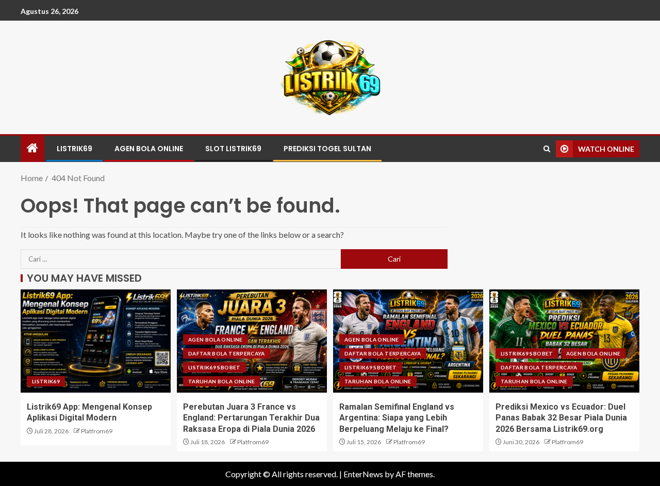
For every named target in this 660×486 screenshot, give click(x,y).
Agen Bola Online (148, 148)
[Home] (32, 148)
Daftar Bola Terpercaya (226, 353)
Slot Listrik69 (233, 148)
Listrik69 (74, 148)
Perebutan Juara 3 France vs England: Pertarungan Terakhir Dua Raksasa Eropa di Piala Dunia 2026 (251, 418)
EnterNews (363, 474)
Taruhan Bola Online (221, 381)
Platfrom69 (96, 431)
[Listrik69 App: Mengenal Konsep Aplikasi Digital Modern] (96, 341)
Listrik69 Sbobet (214, 367)
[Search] (546, 149)
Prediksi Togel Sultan (327, 148)
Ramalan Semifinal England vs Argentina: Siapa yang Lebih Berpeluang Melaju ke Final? (396, 418)
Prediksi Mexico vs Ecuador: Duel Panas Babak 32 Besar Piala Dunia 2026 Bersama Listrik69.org (561, 418)
